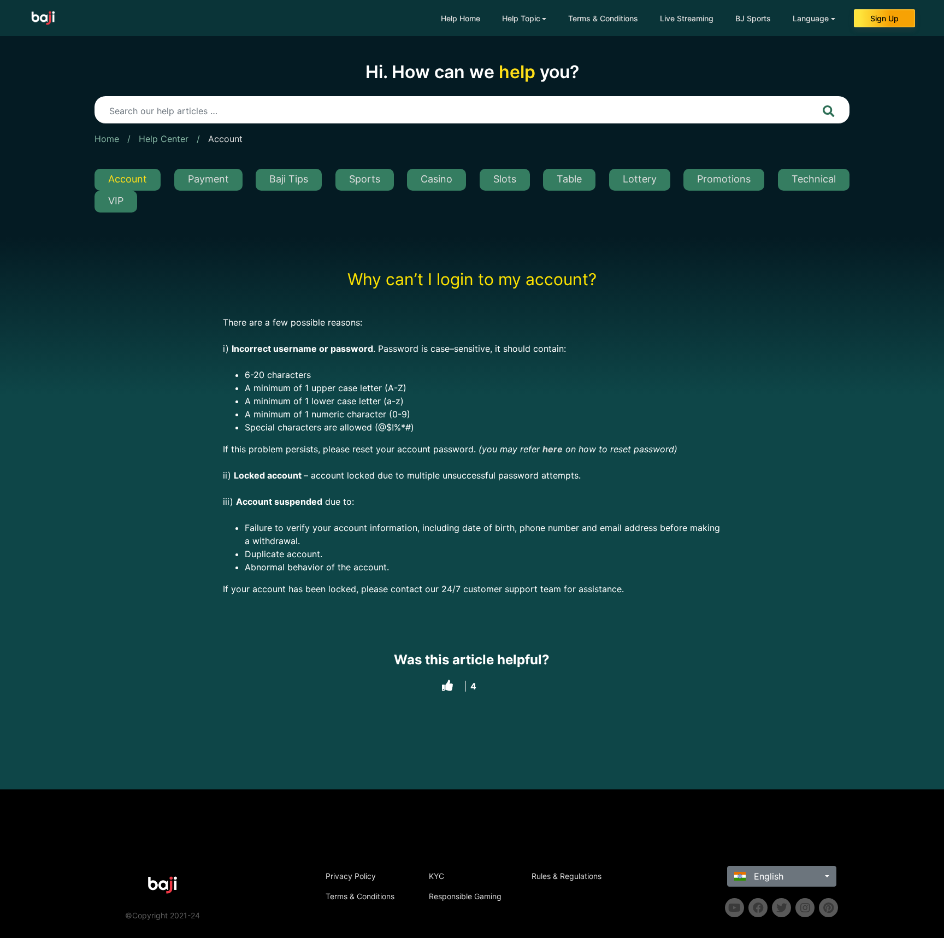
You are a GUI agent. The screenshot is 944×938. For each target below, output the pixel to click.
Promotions (724, 179)
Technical (814, 179)
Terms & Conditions (603, 18)
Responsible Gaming (465, 896)
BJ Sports (753, 18)
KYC (436, 876)
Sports (364, 179)
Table (569, 179)
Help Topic (521, 18)
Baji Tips (288, 179)
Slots (504, 179)
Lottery (640, 179)
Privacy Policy (351, 876)
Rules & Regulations (566, 876)
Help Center (163, 138)
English (767, 876)
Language (811, 18)
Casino (436, 179)
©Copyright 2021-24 (162, 915)
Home (107, 138)
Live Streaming (686, 18)
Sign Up (884, 18)
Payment (208, 179)
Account (225, 138)
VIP (115, 201)
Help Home (460, 18)
